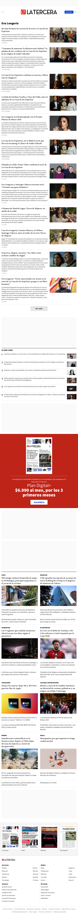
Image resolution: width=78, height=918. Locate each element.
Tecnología (6, 683)
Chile (4, 575)
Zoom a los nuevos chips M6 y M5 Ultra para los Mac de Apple (19, 687)
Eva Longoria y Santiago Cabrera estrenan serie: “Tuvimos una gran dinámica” (23, 186)
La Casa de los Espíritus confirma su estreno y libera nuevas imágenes (25, 76)
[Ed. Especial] (68, 848)
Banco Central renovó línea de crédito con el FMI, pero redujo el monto (57, 620)
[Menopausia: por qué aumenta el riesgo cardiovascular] (58, 759)
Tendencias (6, 628)
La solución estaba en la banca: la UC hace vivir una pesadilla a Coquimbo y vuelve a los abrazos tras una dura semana (57, 664)
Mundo (4, 735)
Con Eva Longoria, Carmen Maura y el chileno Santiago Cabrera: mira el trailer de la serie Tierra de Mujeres (24, 233)
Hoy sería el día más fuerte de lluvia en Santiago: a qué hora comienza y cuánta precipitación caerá (19, 663)
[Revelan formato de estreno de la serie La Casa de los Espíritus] (63, 35)
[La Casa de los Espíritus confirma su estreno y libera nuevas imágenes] (63, 81)
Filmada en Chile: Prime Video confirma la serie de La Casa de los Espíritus (24, 166)
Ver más (39, 308)
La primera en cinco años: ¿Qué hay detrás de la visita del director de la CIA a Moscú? (18, 783)
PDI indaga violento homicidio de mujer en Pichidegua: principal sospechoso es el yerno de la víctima (19, 580)
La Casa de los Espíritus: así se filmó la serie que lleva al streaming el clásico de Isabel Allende (23, 142)
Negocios (43, 575)
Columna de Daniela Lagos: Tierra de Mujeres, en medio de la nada (23, 210)
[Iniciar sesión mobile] (75, 12)
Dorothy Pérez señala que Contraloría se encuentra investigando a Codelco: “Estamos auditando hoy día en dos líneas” (34, 395)
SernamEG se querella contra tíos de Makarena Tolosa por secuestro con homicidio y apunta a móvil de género (18, 612)
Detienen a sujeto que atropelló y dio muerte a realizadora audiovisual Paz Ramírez (30, 370)
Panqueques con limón (48, 782)
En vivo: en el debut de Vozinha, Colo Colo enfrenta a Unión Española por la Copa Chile (57, 633)
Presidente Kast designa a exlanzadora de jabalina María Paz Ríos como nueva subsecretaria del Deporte (58, 674)
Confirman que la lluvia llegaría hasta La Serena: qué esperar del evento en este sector (19, 673)
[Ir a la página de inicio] (39, 12)
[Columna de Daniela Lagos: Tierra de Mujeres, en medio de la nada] (63, 214)
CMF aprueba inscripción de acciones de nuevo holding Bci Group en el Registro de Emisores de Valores (58, 580)
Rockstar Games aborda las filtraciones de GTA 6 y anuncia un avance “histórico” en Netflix (19, 718)
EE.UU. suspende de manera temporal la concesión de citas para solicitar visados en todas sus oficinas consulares (19, 775)
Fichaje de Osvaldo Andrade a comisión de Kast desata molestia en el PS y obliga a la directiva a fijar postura (34, 363)
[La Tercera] (10, 848)
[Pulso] (29, 848)
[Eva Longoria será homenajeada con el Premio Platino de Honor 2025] (63, 123)
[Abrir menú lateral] (3, 12)
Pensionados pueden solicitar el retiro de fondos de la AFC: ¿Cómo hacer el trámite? (19, 620)
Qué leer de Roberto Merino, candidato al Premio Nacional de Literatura (57, 774)
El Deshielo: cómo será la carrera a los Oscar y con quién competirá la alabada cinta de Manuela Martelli (58, 727)
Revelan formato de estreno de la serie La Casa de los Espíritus (25, 30)
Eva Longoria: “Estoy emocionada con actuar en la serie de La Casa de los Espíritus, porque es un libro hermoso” (24, 281)
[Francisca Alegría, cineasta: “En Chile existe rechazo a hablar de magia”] (63, 259)
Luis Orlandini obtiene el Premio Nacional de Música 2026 (56, 718)
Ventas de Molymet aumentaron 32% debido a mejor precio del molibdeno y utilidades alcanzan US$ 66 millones (58, 612)
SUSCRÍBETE (39, 502)
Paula (42, 735)
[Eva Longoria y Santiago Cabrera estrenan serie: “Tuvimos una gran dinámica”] (63, 190)
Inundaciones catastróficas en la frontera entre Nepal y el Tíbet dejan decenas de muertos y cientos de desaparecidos (18, 742)
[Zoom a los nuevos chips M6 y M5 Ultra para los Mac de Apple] (20, 703)
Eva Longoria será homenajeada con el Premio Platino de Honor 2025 (22, 118)
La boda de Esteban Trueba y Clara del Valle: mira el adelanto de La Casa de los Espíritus (25, 98)
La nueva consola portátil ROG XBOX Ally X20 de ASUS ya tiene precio (19, 726)
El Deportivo (45, 628)
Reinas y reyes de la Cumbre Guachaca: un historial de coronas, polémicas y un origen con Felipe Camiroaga (57, 688)
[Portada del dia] (39, 473)
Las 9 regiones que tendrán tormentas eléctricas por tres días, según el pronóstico (30, 386)
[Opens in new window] (49, 848)
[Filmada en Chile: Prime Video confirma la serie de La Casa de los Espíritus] (63, 171)
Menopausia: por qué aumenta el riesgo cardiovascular (57, 740)
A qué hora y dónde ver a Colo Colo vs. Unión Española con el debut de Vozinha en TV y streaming (34, 354)
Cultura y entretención (49, 683)
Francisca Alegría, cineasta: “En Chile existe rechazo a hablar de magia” (21, 254)
